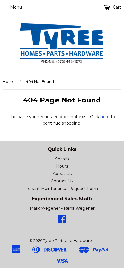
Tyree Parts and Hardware (67, 240)
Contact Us (62, 181)
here (105, 116)
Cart (116, 7)
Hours (62, 166)
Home (9, 81)
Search (62, 159)
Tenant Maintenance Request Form (62, 188)
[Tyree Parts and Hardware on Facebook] (62, 221)
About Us (62, 173)
